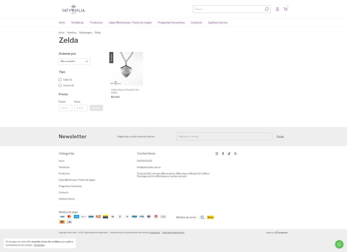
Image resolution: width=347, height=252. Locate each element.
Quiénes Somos (218, 22)
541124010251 (144, 161)
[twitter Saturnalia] (235, 153)
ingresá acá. (155, 232)
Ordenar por (67, 53)
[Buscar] (266, 9)
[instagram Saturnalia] (216, 153)
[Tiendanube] (277, 232)
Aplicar (96, 108)
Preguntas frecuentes (171, 22)
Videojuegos (85, 32)
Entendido (39, 245)
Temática (71, 32)
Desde (62, 101)
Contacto (196, 22)
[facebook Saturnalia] (223, 153)
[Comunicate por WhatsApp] (339, 244)
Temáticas (77, 22)
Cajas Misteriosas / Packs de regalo (130, 22)
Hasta (77, 101)
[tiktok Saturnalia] (229, 153)
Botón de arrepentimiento (173, 232)
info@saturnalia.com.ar (149, 167)
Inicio (62, 22)
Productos (96, 22)
